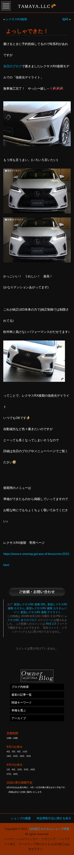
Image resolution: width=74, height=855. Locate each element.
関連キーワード (22, 702)
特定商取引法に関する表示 (54, 818)
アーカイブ (19, 718)
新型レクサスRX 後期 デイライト (41, 612)
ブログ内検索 (20, 686)
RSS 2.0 (51, 623)
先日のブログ (12, 66)
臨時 (65, 19)
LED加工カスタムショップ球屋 (49, 828)
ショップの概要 (21, 818)
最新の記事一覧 (22, 694)
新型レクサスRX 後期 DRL (30, 604)
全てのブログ (29, 620)
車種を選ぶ (19, 710)
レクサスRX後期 (16, 19)
